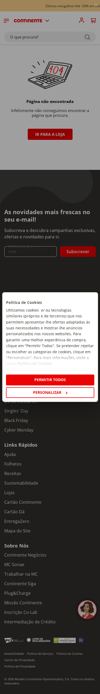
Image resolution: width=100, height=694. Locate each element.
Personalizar (47, 392)
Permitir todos (50, 379)
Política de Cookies (34, 363)
